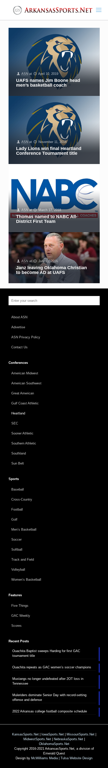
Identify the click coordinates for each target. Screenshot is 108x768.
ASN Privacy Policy (25, 337)
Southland (18, 453)
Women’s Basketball (26, 579)
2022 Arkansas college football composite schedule (49, 711)
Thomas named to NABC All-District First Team (46, 219)
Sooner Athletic (22, 433)
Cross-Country (21, 499)
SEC (14, 423)
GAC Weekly (20, 616)
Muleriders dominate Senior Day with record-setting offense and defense (49, 697)
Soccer (16, 539)
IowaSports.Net (52, 734)
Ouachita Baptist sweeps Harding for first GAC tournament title (46, 653)
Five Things (19, 605)
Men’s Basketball (23, 529)
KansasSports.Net (25, 734)
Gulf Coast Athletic (25, 403)
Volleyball (18, 569)
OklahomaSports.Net (54, 744)
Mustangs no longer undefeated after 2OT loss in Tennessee (47, 681)
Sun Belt (17, 463)
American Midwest (24, 373)
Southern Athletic (23, 443)
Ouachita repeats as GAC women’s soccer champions (51, 667)
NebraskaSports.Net (68, 739)
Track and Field (22, 559)
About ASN (19, 317)
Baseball (17, 489)
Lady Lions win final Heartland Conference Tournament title (48, 151)
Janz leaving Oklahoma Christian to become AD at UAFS (51, 270)
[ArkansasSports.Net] (54, 10)
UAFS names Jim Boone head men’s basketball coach (48, 83)
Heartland (18, 413)
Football (17, 509)
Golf (14, 519)
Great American (22, 393)
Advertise (18, 327)
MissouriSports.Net (80, 734)
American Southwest (26, 383)
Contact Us (19, 347)
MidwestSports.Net (37, 739)
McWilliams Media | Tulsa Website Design (61, 758)
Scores (16, 626)
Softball (16, 549)
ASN (24, 74)
